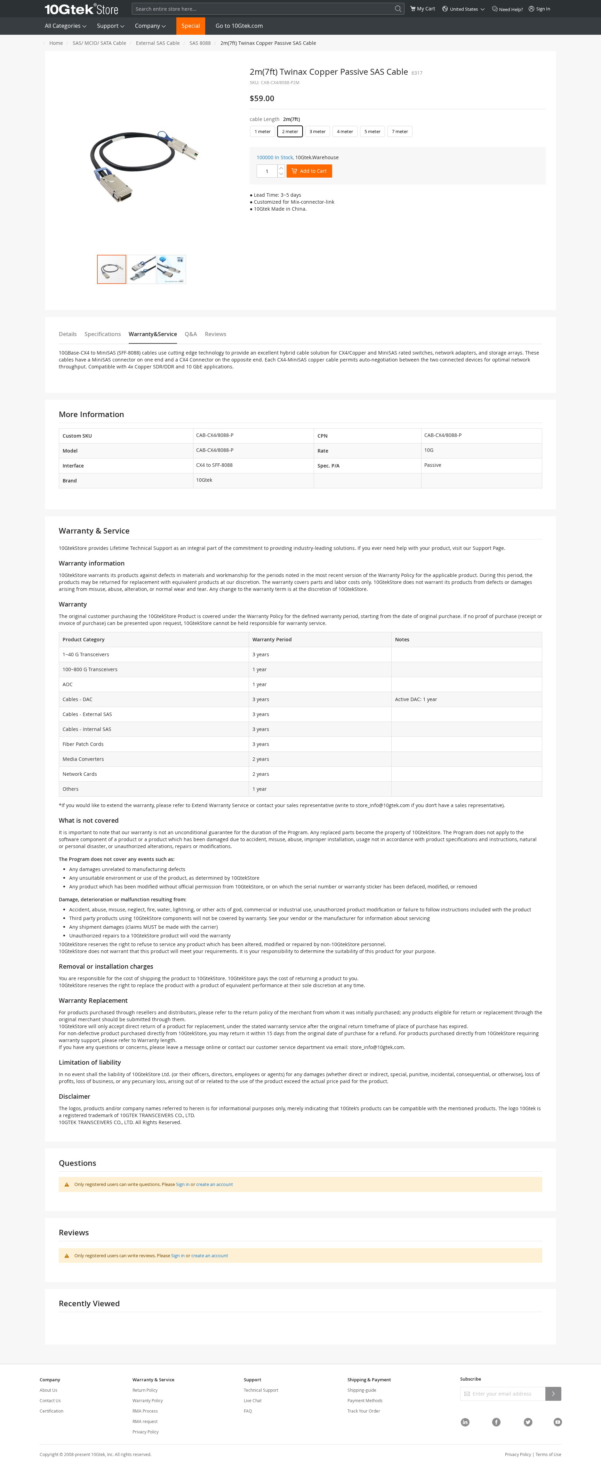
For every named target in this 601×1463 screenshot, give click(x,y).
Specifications (103, 334)
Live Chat (253, 1400)
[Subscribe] (553, 1394)
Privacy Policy (146, 1431)
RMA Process (145, 1411)
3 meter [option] (318, 131)
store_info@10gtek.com (383, 805)
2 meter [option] (290, 131)
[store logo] (81, 8)
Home (56, 43)
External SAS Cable (158, 43)
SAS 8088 (200, 43)
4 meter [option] (345, 131)
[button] (141, 269)
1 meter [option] (263, 131)
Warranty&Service (153, 334)
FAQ (248, 1411)
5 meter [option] (372, 131)
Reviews (215, 334)
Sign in (183, 1184)
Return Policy (145, 1390)
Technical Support (261, 1390)
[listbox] (398, 133)
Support (108, 26)
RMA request (145, 1421)
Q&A (191, 334)
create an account (214, 1184)
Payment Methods (365, 1400)
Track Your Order (363, 1411)
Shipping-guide (361, 1390)
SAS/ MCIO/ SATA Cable (99, 43)
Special (191, 26)
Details (68, 334)
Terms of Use (548, 1454)
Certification (51, 1411)
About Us (48, 1390)
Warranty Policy (148, 1400)
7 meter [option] (400, 131)
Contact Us (50, 1400)
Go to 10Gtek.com (239, 26)
